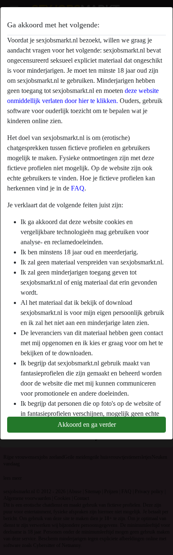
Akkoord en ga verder (87, 424)
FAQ (77, 188)
